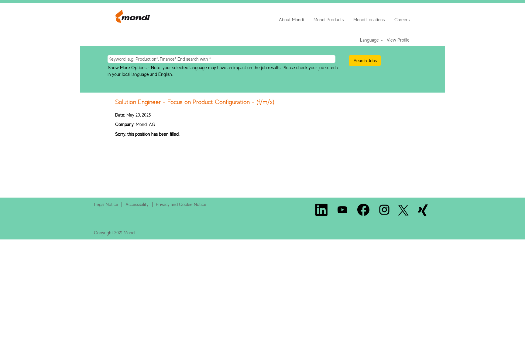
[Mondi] (132, 16)
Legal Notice (106, 204)
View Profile (398, 39)
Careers (402, 19)
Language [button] (370, 39)
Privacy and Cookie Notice (181, 204)
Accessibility (137, 204)
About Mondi (291, 19)
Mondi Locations (369, 19)
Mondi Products (329, 19)
